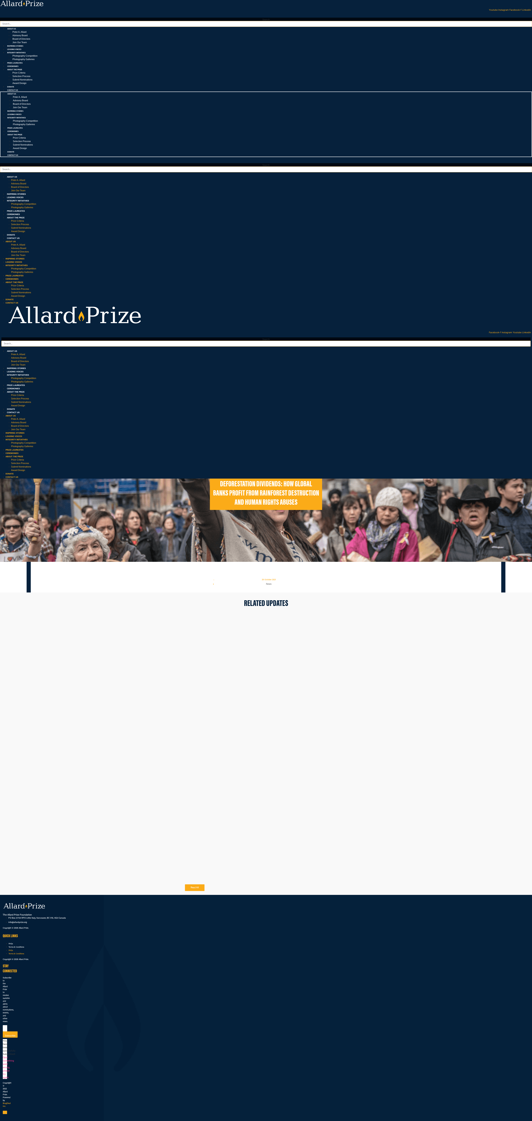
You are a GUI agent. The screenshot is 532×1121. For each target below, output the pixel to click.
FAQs (11, 944)
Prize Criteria (18, 73)
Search (266, 19)
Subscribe (10, 1035)
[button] (266, 16)
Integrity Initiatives (18, 201)
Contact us (12, 90)
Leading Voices (14, 49)
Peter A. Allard (19, 32)
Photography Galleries (23, 59)
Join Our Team (19, 42)
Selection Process (21, 76)
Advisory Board (20, 35)
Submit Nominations (22, 80)
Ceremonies (12, 66)
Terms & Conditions (16, 947)
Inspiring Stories (15, 46)
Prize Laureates (15, 63)
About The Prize (16, 218)
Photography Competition (25, 56)
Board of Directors (21, 39)
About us (12, 177)
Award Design (19, 83)
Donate (10, 87)
